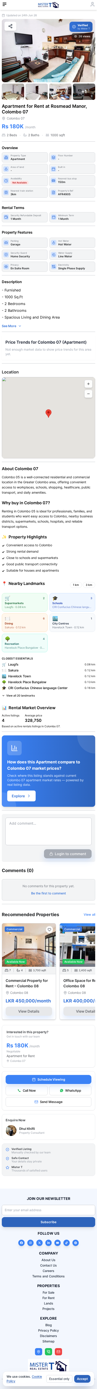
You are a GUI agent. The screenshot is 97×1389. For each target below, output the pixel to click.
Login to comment (70, 854)
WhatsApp (73, 1090)
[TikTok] (66, 1243)
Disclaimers (48, 1336)
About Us (48, 1260)
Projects (48, 1309)
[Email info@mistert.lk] (58, 1351)
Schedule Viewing (51, 1079)
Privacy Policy (48, 1330)
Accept (82, 1379)
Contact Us (48, 1265)
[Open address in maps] (38, 1351)
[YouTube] (57, 1243)
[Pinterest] (75, 1243)
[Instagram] (30, 1243)
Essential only (59, 1379)
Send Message (51, 1102)
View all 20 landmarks (20, 695)
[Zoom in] (88, 384)
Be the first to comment (48, 893)
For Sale (48, 1292)
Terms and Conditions (48, 1276)
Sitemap (48, 1341)
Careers (48, 1271)
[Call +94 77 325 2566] (48, 1351)
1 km (76, 585)
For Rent (48, 1298)
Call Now (29, 1090)
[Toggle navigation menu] (4, 4)
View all (89, 914)
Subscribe (48, 1222)
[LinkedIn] (48, 1243)
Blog (48, 1325)
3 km (89, 585)
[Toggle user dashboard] (92, 4)
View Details (28, 1011)
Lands (48, 1303)
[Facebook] (21, 1243)
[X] (39, 1243)
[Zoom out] (88, 394)
